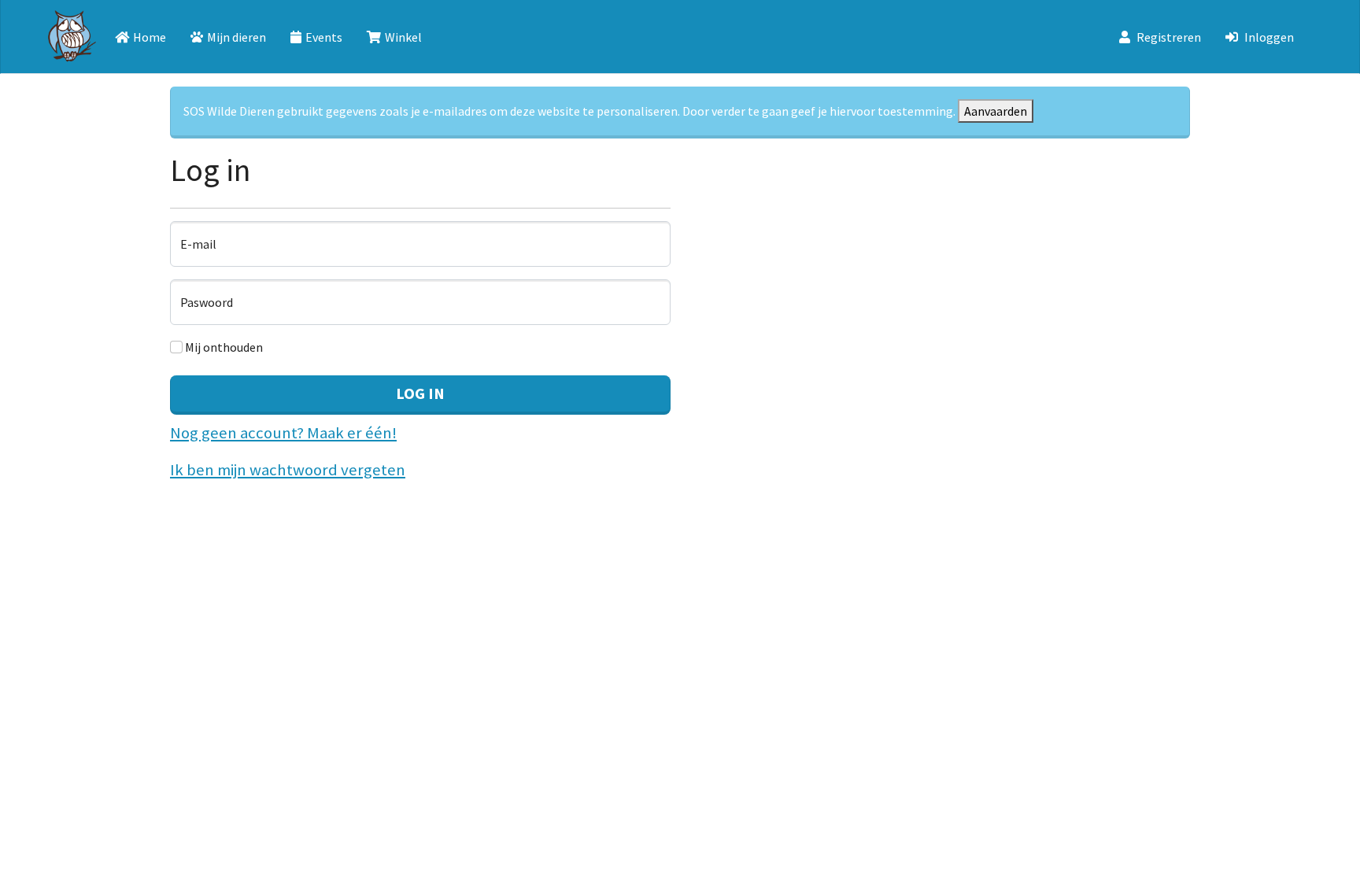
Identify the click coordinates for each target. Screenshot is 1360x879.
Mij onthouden (223, 347)
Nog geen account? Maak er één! (283, 433)
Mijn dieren (236, 37)
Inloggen (1269, 37)
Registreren (1168, 37)
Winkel (403, 37)
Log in (420, 393)
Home (149, 37)
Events (323, 37)
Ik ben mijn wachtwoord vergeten (287, 470)
